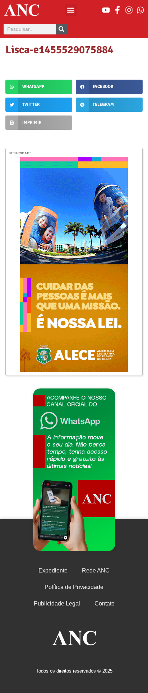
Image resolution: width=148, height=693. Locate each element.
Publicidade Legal (57, 603)
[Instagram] (129, 10)
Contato (104, 603)
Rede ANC (96, 570)
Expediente (53, 570)
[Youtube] (106, 10)
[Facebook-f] (117, 10)
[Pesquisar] (61, 29)
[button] (71, 10)
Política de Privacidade (74, 587)
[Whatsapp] (140, 10)
